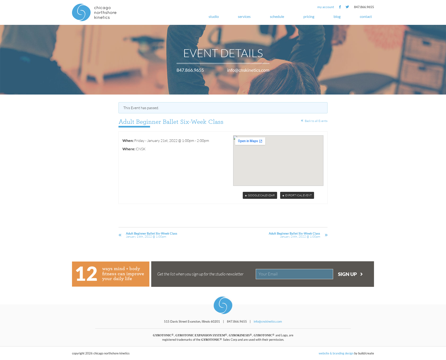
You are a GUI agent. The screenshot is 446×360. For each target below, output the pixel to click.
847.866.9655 (364, 7)
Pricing (308, 16)
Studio (214, 16)
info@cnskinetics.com (248, 70)
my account (325, 7)
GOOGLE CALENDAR (261, 195)
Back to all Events (316, 121)
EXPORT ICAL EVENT (298, 195)
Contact (366, 16)
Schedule (277, 16)
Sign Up (348, 274)
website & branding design (336, 353)
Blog (337, 16)
